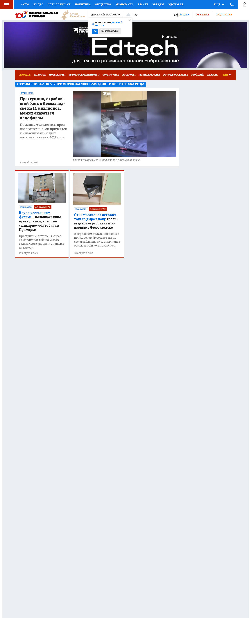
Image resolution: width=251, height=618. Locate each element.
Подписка (224, 14)
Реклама (202, 14)
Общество (103, 4)
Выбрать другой (110, 31)
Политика (83, 4)
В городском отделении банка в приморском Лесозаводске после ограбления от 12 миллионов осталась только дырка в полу (97, 239)
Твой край (197, 74)
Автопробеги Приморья (84, 74)
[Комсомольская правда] (36, 14)
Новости (40, 74)
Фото (25, 4)
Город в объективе (175, 74)
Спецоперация (59, 4)
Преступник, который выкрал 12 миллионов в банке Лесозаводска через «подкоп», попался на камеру (41, 241)
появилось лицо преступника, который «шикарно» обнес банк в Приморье (40, 221)
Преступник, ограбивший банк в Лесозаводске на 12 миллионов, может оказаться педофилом (42, 108)
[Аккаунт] (244, 4)
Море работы (57, 74)
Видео (38, 4)
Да (95, 31)
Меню (6, 4)
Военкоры (128, 74)
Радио (184, 14)
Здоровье (175, 4)
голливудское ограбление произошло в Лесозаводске (96, 221)
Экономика (124, 4)
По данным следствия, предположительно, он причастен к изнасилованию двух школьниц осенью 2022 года (43, 130)
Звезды (158, 4)
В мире (143, 4)
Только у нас (111, 74)
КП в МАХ (212, 74)
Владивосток (27, 93)
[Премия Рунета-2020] (71, 14)
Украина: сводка (149, 74)
